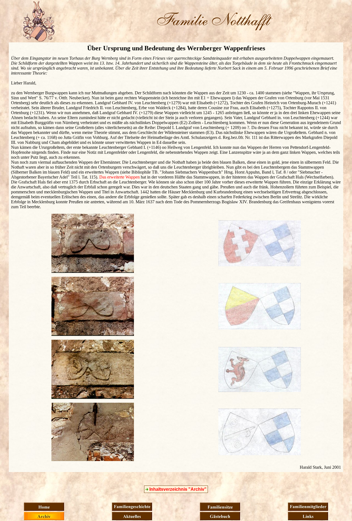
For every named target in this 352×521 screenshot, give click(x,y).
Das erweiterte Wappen (119, 177)
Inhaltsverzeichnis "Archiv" (177, 489)
